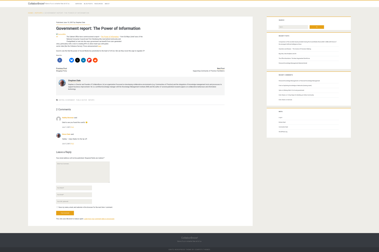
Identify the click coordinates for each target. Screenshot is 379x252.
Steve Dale (66, 134)
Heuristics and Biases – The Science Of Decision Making (295, 49)
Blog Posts (88, 3)
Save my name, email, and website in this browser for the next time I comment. (86, 207)
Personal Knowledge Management (288, 81)
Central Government (67, 100)
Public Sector (81, 100)
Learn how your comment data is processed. (99, 219)
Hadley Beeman (68, 118)
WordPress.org (283, 131)
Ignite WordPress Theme (179, 250)
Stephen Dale (80, 22)
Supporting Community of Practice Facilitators (209, 71)
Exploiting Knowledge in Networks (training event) (297, 85)
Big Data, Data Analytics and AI (287, 53)
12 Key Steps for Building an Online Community (300, 95)
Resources (99, 3)
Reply (72, 127)
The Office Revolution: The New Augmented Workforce (294, 58)
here (99, 46)
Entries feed (282, 122)
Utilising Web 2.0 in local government (293, 90)
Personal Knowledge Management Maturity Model (293, 63)
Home (30, 13)
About (107, 3)
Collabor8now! (36, 3)
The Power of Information (110, 37)
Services (78, 3)
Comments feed (283, 127)
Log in (280, 117)
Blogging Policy (61, 71)
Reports (39, 13)
